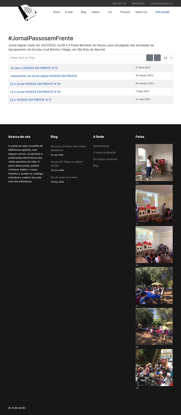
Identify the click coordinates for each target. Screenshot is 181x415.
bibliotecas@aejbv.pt (161, 3)
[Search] (149, 57)
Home (56, 11)
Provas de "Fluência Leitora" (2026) (67, 166)
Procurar (125, 11)
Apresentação (101, 145)
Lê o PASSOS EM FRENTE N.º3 (30, 99)
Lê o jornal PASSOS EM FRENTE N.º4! (35, 84)
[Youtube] (14, 3)
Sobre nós (141, 11)
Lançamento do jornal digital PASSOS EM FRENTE (43, 76)
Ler (110, 11)
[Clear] (157, 57)
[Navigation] (9, 12)
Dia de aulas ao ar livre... (65, 179)
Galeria (96, 11)
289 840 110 (119, 3)
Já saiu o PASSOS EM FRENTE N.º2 (34, 68)
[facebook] (10, 3)
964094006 (138, 3)
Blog (83, 11)
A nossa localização (104, 152)
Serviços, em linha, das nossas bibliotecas (68, 150)
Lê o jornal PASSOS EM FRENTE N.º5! (35, 92)
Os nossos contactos (105, 159)
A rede (69, 11)
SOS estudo (163, 11)
